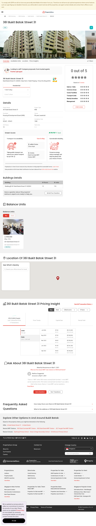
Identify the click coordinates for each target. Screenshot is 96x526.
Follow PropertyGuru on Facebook (79, 438)
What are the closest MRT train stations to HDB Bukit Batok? (48, 370)
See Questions (56, 392)
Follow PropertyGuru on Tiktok (92, 438)
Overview (6, 61)
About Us (5, 449)
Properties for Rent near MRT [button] (35, 494)
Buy (6, 215)
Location (25, 61)
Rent (12, 215)
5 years (82, 310)
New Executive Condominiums (12, 492)
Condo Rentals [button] (78, 475)
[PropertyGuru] (48, 12)
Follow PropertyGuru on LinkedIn (87, 438)
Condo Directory (32, 473)
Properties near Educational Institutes (58, 488)
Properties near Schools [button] (57, 494)
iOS (25, 438)
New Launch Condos (9, 489)
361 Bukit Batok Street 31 (12, 241)
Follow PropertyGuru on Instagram (82, 438)
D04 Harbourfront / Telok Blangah (82, 489)
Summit (56, 461)
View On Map (41, 138)
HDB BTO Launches (9, 478)
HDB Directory (31, 475)
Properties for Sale (57, 470)
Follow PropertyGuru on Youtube (85, 438)
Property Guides (8, 475)
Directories (31, 470)
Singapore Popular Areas (82, 487)
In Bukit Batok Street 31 (14, 425)
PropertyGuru (9, 470)
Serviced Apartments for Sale (58, 478)
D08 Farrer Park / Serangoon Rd (82, 496)
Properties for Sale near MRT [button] (35, 491)
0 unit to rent (9, 94)
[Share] (91, 27)
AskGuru (6, 473)
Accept (14, 520)
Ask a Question (40, 392)
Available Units (16, 61)
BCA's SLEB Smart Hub (47, 169)
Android (19, 438)
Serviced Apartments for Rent (82, 478)
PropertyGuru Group (10, 445)
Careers (5, 454)
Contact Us (38, 445)
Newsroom (37, 449)
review (81, 82)
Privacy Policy (20, 510)
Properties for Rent (80, 470)
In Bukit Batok (26, 425)
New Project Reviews (9, 494)
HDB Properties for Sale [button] (57, 473)
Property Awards (33, 461)
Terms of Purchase (46, 507)
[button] (57, 278)
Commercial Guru (11, 461)
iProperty (88, 461)
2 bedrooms (68, 310)
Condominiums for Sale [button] (57, 475)
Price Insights (34, 61)
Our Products (7, 451)
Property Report (74, 461)
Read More (30, 386)
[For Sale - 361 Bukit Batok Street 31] (13, 227)
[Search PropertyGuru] (90, 453)
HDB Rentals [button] (77, 473)
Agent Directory (32, 478)
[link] (32, 70)
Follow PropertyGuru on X (90, 438)
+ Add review (79, 107)
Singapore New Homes (12, 487)
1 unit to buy (8, 90)
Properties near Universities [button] (58, 491)
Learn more (56, 166)
